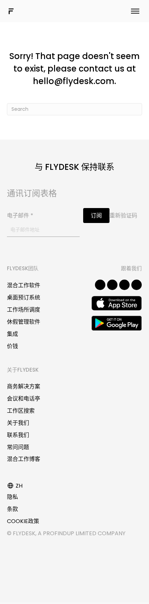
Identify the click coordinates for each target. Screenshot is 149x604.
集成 (12, 334)
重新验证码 (123, 216)
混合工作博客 (23, 459)
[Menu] (135, 11)
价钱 (12, 346)
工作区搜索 (21, 411)
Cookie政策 (23, 521)
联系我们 (18, 435)
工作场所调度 (23, 310)
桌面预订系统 (23, 297)
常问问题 (18, 447)
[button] (100, 285)
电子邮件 (20, 216)
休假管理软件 (23, 322)
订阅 (96, 216)
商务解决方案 (23, 386)
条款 (12, 509)
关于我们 (18, 423)
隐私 (12, 497)
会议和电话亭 (23, 399)
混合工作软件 (23, 285)
